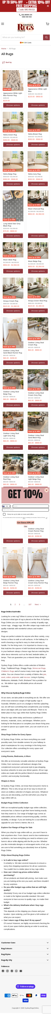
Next (37, 604)
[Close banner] (48, 6)
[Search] (46, 37)
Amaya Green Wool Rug (37, 301)
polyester (15, 677)
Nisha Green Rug (10, 135)
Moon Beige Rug (34, 261)
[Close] (47, 490)
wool (3, 677)
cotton (8, 677)
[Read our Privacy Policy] (46, 518)
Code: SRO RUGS (26, 9)
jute (44, 674)
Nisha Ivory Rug (34, 174)
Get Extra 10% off (25, 522)
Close (25, 526)
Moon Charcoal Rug (36, 209)
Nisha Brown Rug (35, 134)
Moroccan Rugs (39, 668)
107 (29, 604)
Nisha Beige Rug (9, 174)
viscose (27, 677)
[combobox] (6, 506)
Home (3, 49)
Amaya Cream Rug (10, 301)
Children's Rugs (7, 671)
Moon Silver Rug (9, 260)
